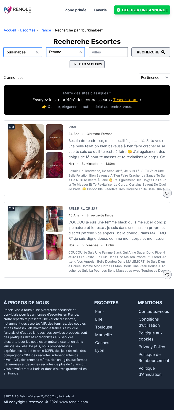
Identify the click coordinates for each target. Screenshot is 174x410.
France (45, 30)
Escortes (27, 30)
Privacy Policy (152, 346)
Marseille (103, 334)
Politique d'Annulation (150, 371)
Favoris (100, 10)
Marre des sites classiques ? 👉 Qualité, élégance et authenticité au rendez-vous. (87, 100)
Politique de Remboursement (154, 357)
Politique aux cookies (151, 336)
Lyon (99, 350)
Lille (98, 319)
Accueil (10, 30)
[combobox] (65, 52)
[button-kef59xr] (167, 274)
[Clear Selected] (80, 52)
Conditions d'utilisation (149, 322)
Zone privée (76, 10)
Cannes (102, 342)
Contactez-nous (154, 311)
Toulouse (103, 327)
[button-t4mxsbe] (167, 193)
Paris (99, 311)
